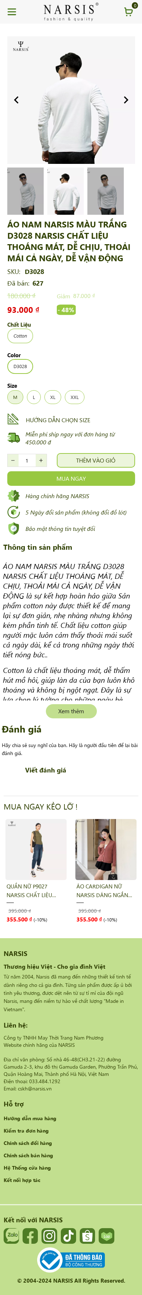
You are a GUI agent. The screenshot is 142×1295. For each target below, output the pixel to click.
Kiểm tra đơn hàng (26, 1130)
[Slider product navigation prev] (22, 870)
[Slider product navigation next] (120, 870)
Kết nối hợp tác (22, 1179)
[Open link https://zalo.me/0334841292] (11, 1235)
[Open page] (71, 12)
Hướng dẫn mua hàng (30, 1118)
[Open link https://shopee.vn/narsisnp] (87, 1235)
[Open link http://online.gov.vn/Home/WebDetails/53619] (70, 1260)
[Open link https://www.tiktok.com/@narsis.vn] (68, 1235)
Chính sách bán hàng (28, 1155)
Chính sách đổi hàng (28, 1142)
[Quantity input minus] (13, 460)
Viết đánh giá (45, 769)
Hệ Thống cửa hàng (27, 1167)
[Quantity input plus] (41, 460)
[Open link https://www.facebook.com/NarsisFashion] (30, 1235)
